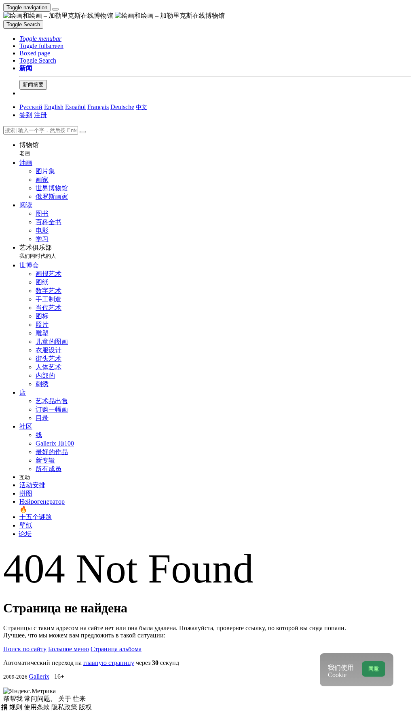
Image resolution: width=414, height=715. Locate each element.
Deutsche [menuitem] (122, 106)
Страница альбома (116, 649)
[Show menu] (55, 9)
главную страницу (108, 662)
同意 (373, 669)
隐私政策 (65, 707)
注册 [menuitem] (40, 114)
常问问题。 (41, 698)
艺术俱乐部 (37, 251)
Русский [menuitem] (30, 106)
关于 (65, 698)
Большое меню (68, 649)
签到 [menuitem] (25, 114)
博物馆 (29, 148)
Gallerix (39, 676)
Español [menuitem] (75, 106)
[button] (40, 38)
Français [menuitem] (98, 106)
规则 (16, 707)
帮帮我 (13, 698)
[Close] (83, 132)
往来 (79, 698)
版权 (85, 707)
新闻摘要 (33, 85)
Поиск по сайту (24, 649)
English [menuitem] (53, 106)
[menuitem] (141, 106)
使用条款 (37, 707)
